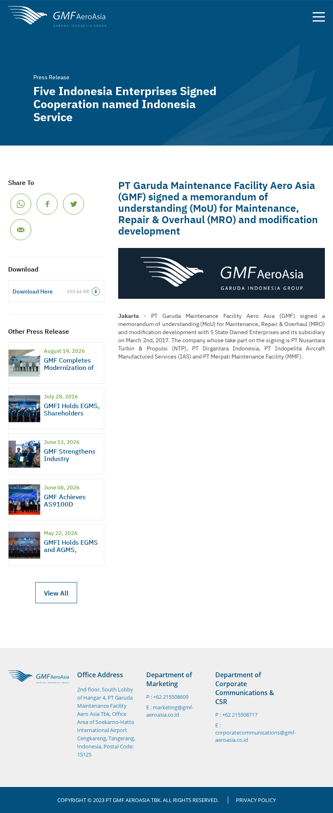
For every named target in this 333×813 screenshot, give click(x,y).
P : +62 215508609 (167, 697)
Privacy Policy (256, 800)
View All (56, 592)
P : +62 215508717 (236, 714)
